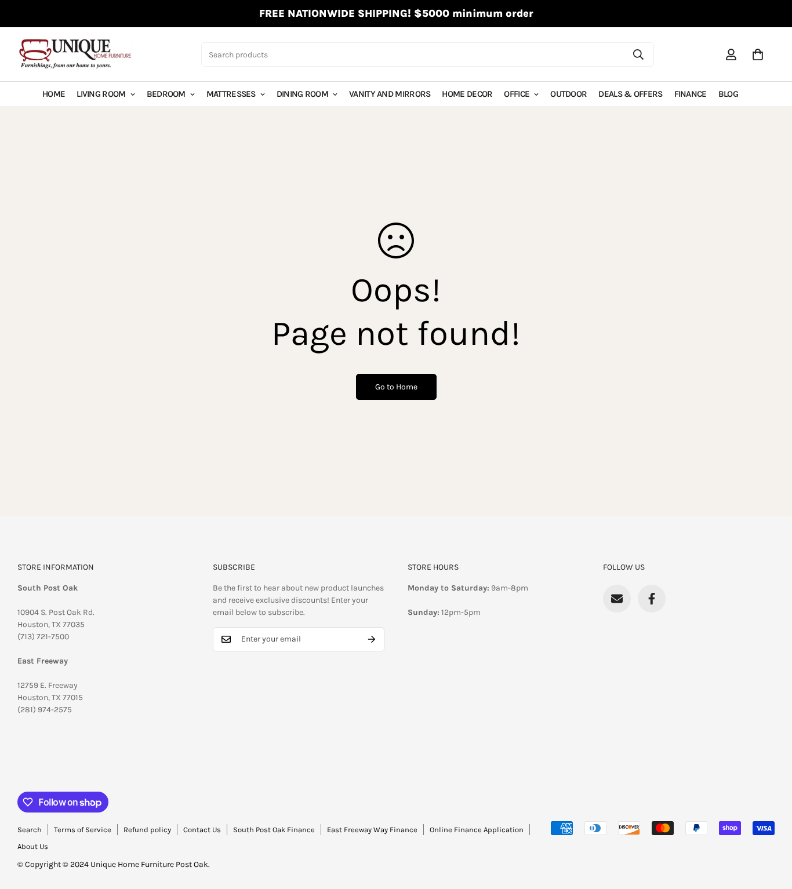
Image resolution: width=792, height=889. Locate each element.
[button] (757, 54)
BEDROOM (166, 94)
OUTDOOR (568, 94)
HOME (53, 94)
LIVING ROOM (101, 94)
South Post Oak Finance (274, 829)
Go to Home (396, 387)
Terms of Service (82, 829)
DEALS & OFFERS (630, 94)
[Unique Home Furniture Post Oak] (75, 54)
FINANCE (690, 94)
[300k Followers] (652, 599)
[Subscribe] (371, 639)
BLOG (728, 94)
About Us (32, 846)
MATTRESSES (231, 94)
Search (29, 829)
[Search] (638, 54)
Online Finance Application (477, 829)
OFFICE (516, 94)
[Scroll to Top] (769, 826)
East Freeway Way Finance (372, 829)
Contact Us (202, 829)
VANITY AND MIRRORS (389, 94)
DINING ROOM (302, 94)
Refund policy (147, 829)
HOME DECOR (467, 94)
